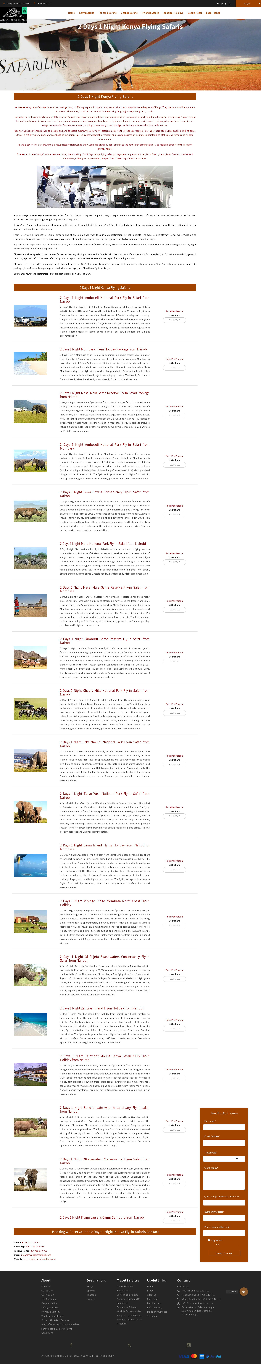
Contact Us (183, 1286)
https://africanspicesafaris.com (40, 1259)
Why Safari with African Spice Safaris (60, 1324)
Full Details (174, 320)
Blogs (150, 1290)
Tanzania (92, 1294)
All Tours (152, 1316)
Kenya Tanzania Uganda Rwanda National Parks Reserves (130, 1319)
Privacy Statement (229, 1244)
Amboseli (140, 154)
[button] (244, 1291)
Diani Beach (162, 264)
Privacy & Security (50, 1311)
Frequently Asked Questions (56, 1320)
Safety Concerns (50, 1307)
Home (150, 1286)
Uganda (91, 1290)
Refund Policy (154, 1307)
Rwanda (91, 1299)
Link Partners (154, 1303)
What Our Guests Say (52, 1316)
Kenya (158, 107)
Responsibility (49, 1303)
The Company (48, 1299)
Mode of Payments (157, 1311)
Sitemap (151, 1294)
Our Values (47, 1290)
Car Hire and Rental (127, 1294)
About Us (46, 1286)
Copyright (152, 1299)
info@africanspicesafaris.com (36, 1254)
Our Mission (47, 1294)
